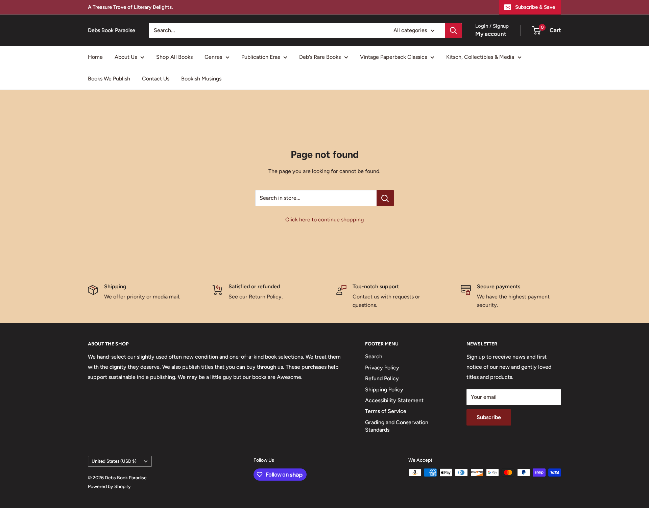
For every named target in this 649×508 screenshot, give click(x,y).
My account (490, 33)
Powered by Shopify (109, 486)
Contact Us (155, 78)
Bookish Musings (201, 78)
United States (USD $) (114, 461)
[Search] (453, 30)
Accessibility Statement (394, 400)
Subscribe (489, 417)
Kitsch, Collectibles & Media (480, 57)
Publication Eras (260, 57)
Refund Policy (382, 378)
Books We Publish (109, 78)
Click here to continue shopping (324, 219)
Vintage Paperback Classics (393, 57)
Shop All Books (174, 57)
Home (95, 57)
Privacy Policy (382, 367)
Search (373, 356)
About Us (126, 57)
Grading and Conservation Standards (396, 426)
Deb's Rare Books (320, 57)
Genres (213, 57)
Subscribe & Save (535, 7)
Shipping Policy (384, 389)
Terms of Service (385, 411)
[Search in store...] (385, 198)
